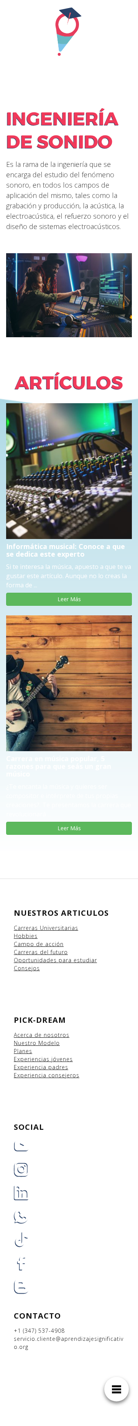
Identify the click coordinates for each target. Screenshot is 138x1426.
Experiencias (32, 1059)
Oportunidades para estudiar (55, 960)
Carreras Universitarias (46, 927)
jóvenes (62, 1059)
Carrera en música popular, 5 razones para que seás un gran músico (58, 766)
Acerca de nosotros (41, 1035)
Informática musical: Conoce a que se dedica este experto (65, 550)
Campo (24, 944)
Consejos (27, 968)
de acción (50, 944)
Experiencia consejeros (46, 1075)
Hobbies (26, 936)
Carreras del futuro (41, 952)
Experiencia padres (41, 1067)
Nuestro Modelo (37, 1043)
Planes (23, 1051)
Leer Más (69, 599)
